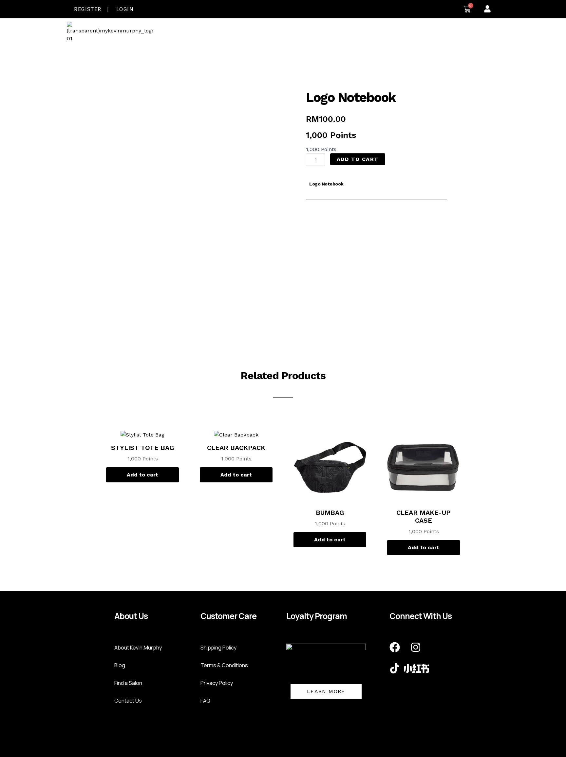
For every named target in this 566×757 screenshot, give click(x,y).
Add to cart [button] (142, 475)
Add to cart (357, 159)
